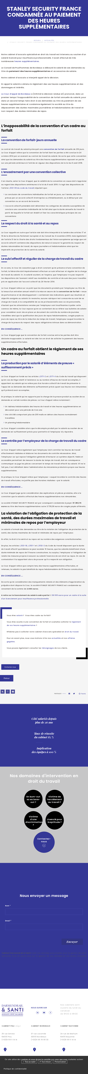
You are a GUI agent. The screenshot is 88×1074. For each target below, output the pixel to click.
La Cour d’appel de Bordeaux (16, 94)
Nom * (8, 906)
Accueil (37, 40)
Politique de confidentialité (15, 1069)
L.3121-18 (23, 546)
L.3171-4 (52, 376)
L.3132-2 (41, 546)
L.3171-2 (42, 376)
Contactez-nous (10, 667)
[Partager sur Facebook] (69, 693)
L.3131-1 (31, 546)
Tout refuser (46, 1062)
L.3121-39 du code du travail (21, 188)
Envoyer (72, 941)
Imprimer (12, 691)
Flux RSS (2, 691)
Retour (7, 678)
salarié (19, 615)
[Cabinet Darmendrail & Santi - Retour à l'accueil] (12, 1010)
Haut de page (7, 691)
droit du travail (71, 632)
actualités (56, 638)
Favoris (83, 694)
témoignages (48, 648)
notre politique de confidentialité (18, 959)
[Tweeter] (74, 693)
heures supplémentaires (26, 61)
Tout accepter (30, 1062)
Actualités (49, 40)
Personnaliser (60, 1062)
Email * (8, 921)
